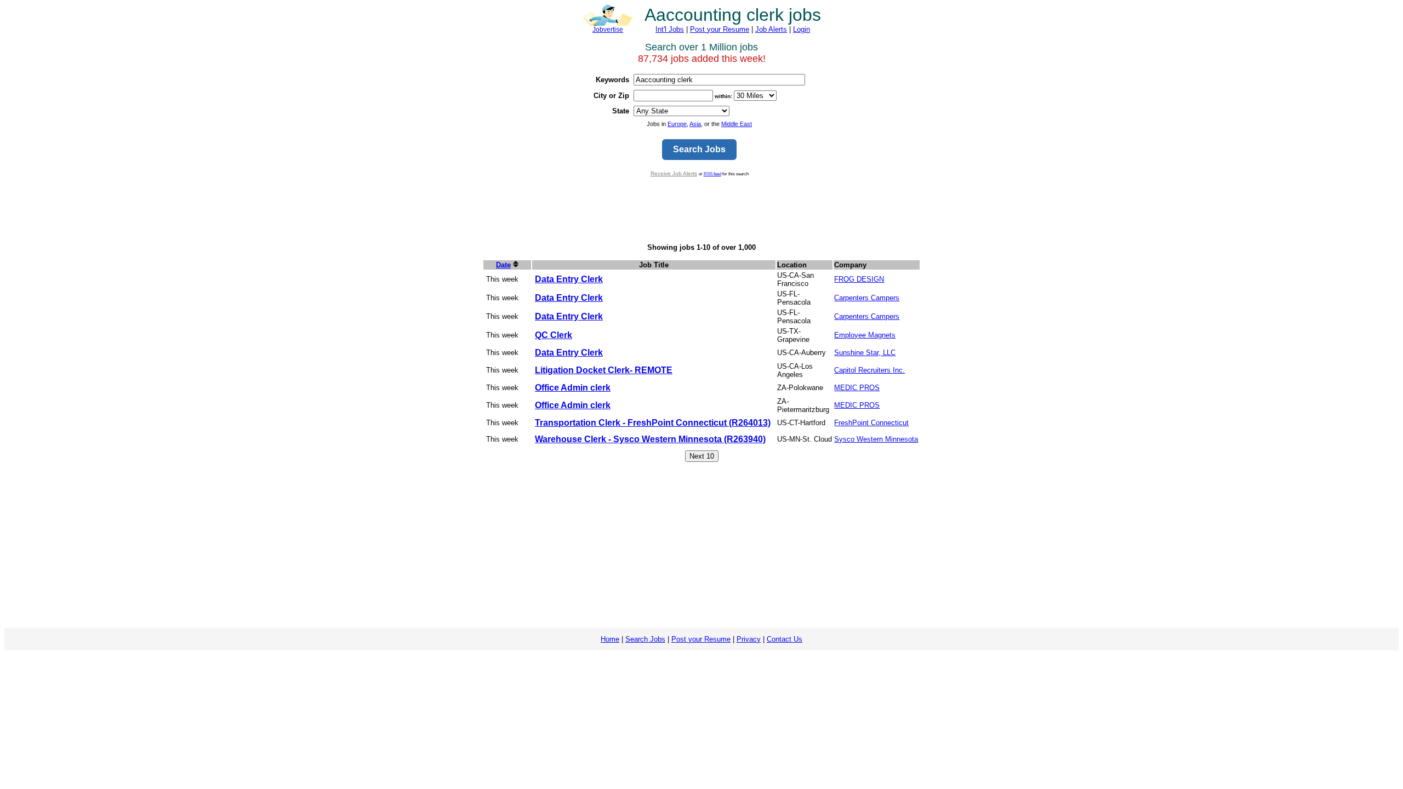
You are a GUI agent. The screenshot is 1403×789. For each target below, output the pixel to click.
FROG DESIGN (859, 279)
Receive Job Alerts (674, 173)
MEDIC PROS (857, 388)
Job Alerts (771, 29)
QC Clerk (553, 335)
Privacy (749, 639)
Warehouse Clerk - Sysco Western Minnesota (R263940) (650, 439)
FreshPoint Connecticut (871, 423)
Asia (695, 124)
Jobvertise (607, 29)
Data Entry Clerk (569, 279)
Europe (677, 124)
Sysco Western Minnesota (876, 439)
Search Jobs (645, 639)
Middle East (736, 124)
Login (801, 29)
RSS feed (712, 173)
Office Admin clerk (573, 387)
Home (610, 639)
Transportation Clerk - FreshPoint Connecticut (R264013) (653, 422)
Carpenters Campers (866, 298)
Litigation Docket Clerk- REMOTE (603, 370)
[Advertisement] (701, 210)
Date (503, 265)
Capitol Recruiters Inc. (869, 370)
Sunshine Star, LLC (865, 352)
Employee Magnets (865, 335)
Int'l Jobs (669, 29)
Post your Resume (719, 29)
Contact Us (784, 639)
